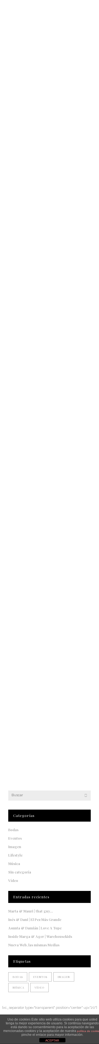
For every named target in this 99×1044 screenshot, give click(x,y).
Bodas (13, 829)
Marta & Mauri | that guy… (30, 911)
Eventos (15, 838)
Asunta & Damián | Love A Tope (35, 928)
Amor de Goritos (27, 321)
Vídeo (13, 880)
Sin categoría (19, 872)
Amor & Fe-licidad (29, 713)
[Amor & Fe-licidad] (49, 661)
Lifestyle (15, 855)
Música (14, 863)
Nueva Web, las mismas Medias (42, 139)
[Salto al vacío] (49, 465)
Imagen (14, 846)
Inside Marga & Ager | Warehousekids (40, 936)
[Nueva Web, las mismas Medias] (49, 84)
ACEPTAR (52, 1040)
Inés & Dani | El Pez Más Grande (34, 919)
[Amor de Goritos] (49, 266)
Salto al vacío (23, 520)
